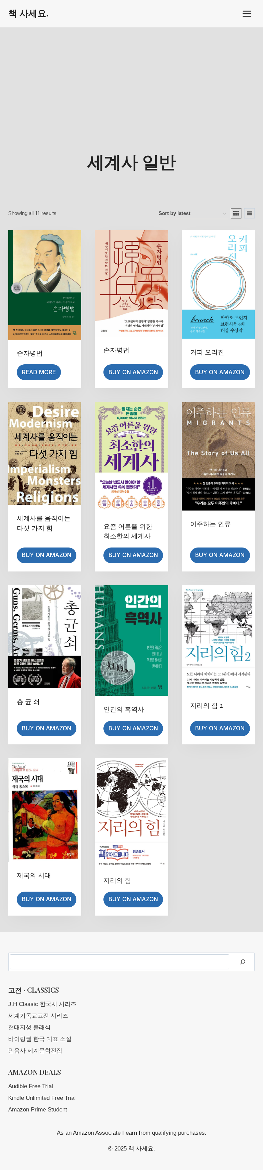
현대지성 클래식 (29, 1027)
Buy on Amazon (133, 372)
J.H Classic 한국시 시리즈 (42, 1004)
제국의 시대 (34, 874)
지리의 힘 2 (206, 705)
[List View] (249, 213)
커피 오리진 (207, 351)
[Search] (243, 961)
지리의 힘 (117, 880)
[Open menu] (247, 14)
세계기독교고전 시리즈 (38, 1015)
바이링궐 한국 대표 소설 (40, 1039)
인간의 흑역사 (123, 708)
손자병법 (30, 352)
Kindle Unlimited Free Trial (42, 1098)
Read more (39, 372)
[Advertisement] (131, 79)
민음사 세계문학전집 (35, 1050)
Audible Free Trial (30, 1086)
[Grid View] (236, 213)
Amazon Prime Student (37, 1109)
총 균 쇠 (28, 701)
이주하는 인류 (210, 523)
